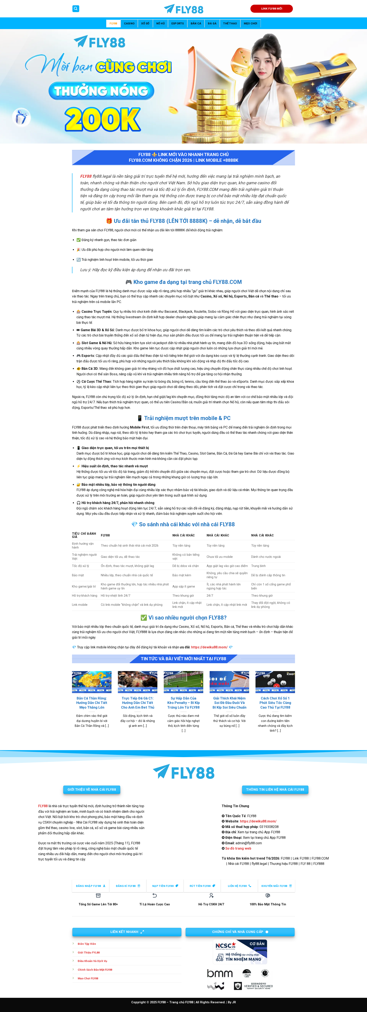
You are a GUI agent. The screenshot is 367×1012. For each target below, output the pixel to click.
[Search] (75, 8)
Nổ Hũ (160, 23)
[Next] (296, 707)
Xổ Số (145, 23)
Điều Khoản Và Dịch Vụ (92, 961)
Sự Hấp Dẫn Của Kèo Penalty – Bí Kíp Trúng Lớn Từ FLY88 (183, 702)
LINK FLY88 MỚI (271, 8)
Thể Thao (230, 23)
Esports (177, 23)
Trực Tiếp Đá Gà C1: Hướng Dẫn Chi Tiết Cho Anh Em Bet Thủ (137, 702)
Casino (129, 23)
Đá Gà (212, 23)
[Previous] (71, 707)
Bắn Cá (196, 23)
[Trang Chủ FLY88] (183, 8)
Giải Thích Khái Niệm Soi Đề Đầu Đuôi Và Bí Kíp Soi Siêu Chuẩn (229, 702)
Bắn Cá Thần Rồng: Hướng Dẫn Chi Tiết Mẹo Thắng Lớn (91, 702)
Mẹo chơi (250, 23)
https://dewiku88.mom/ (209, 647)
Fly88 (113, 23)
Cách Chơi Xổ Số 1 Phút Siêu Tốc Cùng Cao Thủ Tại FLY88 (275, 702)
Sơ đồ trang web (238, 848)
